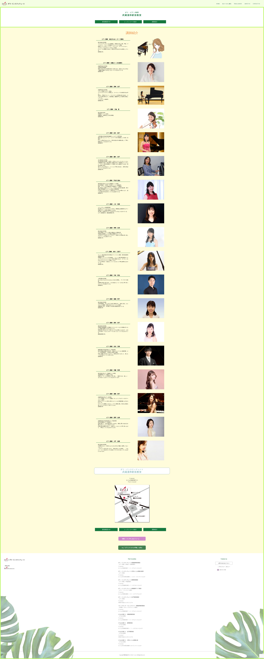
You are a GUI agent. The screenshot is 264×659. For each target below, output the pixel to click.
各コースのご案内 (226, 3)
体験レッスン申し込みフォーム (130, 539)
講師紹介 (154, 22)
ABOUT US (247, 3)
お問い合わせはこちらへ (224, 563)
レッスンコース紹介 (130, 22)
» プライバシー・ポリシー (224, 566)
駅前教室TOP (106, 22)
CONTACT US (256, 3)
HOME (218, 3)
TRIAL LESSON (238, 3)
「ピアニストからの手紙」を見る (132, 547)
